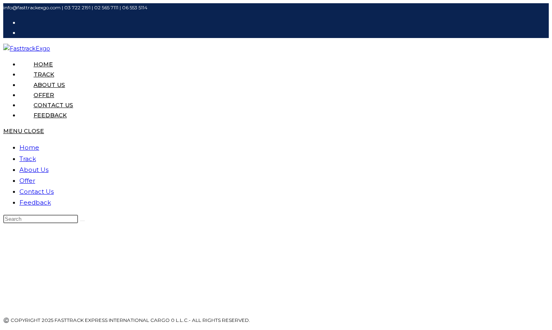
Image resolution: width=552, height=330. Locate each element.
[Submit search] (82, 221)
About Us (33, 169)
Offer (27, 180)
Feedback (35, 202)
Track (27, 159)
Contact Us (36, 191)
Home (29, 147)
